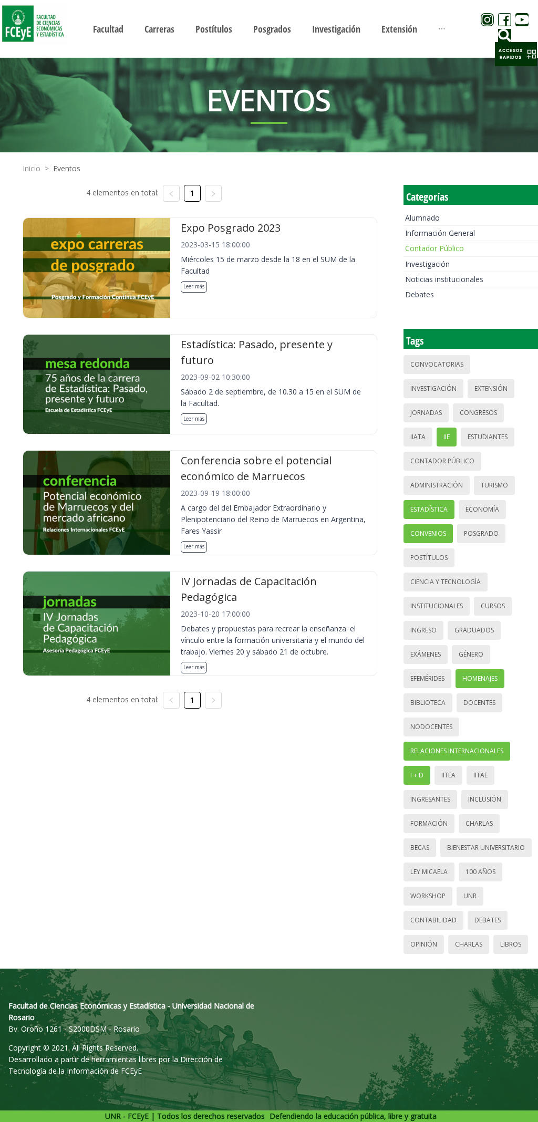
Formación (429, 823)
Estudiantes (488, 436)
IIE (446, 436)
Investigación (427, 264)
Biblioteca (428, 702)
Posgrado (481, 533)
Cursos (493, 605)
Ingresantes (430, 799)
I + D (416, 775)
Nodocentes (431, 726)
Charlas (479, 823)
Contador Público (434, 248)
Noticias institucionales (444, 279)
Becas (419, 847)
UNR (470, 895)
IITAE (480, 775)
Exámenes (425, 654)
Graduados (474, 630)
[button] (516, 54)
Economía (482, 509)
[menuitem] (108, 29)
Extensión (491, 388)
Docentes (479, 702)
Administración (436, 485)
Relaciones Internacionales (456, 750)
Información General (440, 233)
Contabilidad (433, 920)
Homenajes (480, 678)
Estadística (429, 509)
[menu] (269, 28)
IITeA (448, 775)
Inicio (31, 168)
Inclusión (484, 799)
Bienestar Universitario (486, 847)
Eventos (66, 168)
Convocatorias (436, 364)
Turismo (494, 485)
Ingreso (423, 630)
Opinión (423, 944)
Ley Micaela (429, 871)
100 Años (480, 871)
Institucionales (436, 605)
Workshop (428, 895)
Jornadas (426, 412)
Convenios (428, 533)
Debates (419, 294)
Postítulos (429, 557)
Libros (510, 944)
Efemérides (427, 678)
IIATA (418, 436)
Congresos (478, 412)
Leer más (193, 286)
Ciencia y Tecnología (445, 581)
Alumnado (422, 218)
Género (471, 654)
